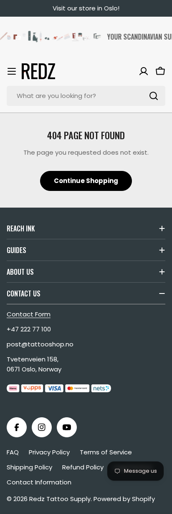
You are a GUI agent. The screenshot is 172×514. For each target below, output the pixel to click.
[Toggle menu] (12, 71)
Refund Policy (83, 467)
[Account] (144, 71)
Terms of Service (106, 452)
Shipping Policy (29, 467)
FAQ (13, 452)
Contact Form (29, 314)
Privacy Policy (49, 452)
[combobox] (86, 96)
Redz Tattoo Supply (60, 498)
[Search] (154, 96)
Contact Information (39, 482)
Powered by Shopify (124, 498)
